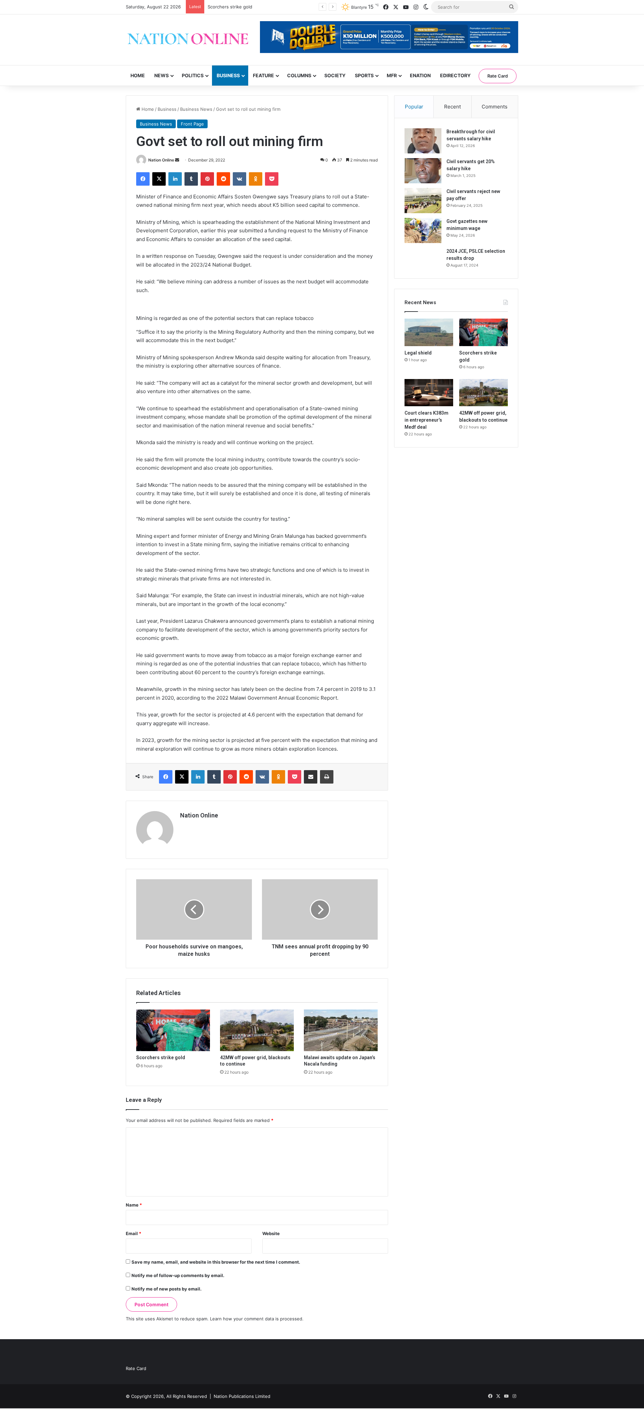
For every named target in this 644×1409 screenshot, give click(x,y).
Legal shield (418, 353)
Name (134, 1205)
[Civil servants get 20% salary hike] (423, 170)
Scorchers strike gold (160, 1057)
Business (228, 75)
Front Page (192, 124)
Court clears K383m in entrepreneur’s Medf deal (426, 420)
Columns (299, 75)
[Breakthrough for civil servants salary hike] (423, 140)
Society (334, 75)
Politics (193, 75)
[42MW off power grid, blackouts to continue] (257, 1030)
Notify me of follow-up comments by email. (177, 1275)
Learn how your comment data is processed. (257, 1318)
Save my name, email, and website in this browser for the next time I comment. (215, 1262)
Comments (494, 106)
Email (133, 1233)
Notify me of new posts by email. (166, 1288)
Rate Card (497, 76)
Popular (414, 106)
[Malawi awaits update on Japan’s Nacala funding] (341, 1030)
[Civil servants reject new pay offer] (423, 200)
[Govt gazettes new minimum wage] (423, 230)
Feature (263, 75)
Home (137, 75)
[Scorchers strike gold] (173, 1030)
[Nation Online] (188, 40)
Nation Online (161, 159)
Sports (364, 75)
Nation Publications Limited (242, 1396)
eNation (420, 75)
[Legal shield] (429, 332)
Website (271, 1233)
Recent (452, 106)
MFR (392, 75)
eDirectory (455, 75)
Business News (196, 109)
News (161, 75)
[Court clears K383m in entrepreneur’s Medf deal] (429, 393)
